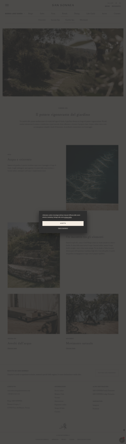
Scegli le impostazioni (63, 228)
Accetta (63, 223)
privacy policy (68, 217)
